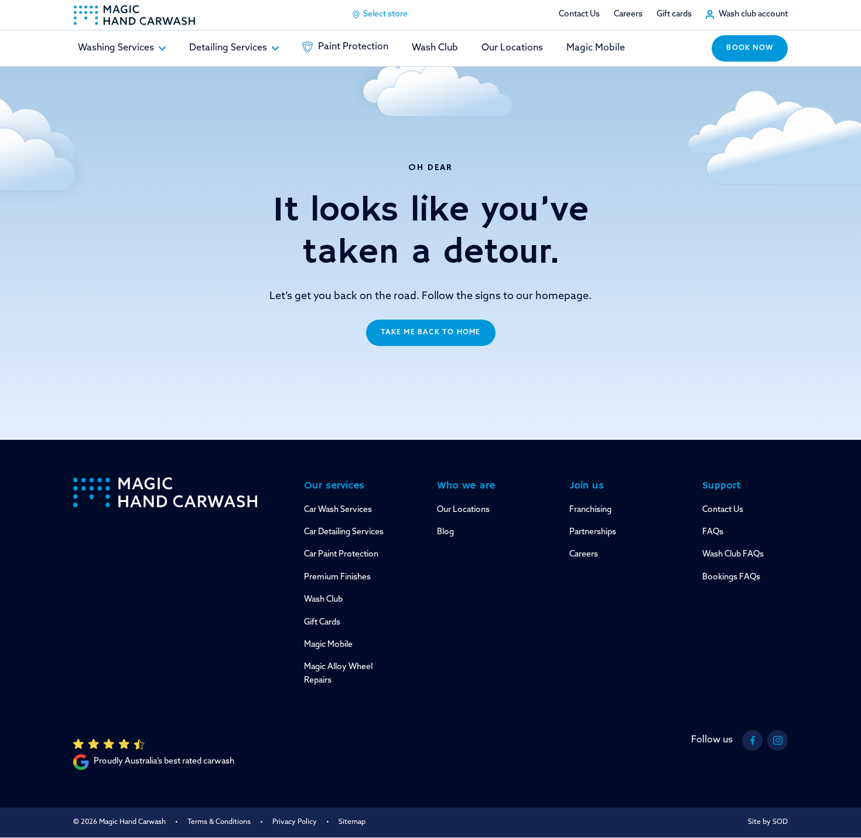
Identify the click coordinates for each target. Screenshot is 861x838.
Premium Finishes (337, 577)
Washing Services (116, 48)
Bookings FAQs (731, 577)
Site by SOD (768, 822)
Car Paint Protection (341, 554)
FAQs (712, 532)
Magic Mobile (595, 48)
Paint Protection (353, 47)
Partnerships (592, 532)
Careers (628, 14)
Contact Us (579, 14)
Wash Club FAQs (733, 554)
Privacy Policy (294, 822)
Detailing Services (228, 48)
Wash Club (435, 48)
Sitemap (352, 822)
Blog (445, 532)
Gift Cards (322, 622)
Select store (385, 14)
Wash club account (753, 14)
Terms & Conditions (219, 822)
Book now (749, 48)
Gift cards (674, 14)
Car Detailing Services (344, 532)
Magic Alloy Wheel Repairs (338, 673)
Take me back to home (431, 332)
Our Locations (512, 48)
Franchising (590, 509)
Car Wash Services (338, 509)
